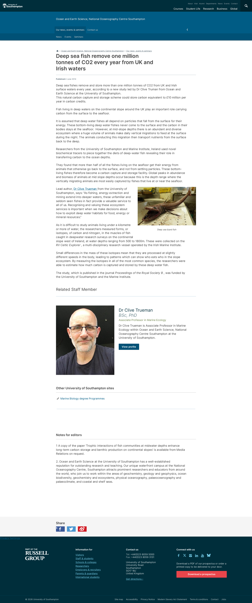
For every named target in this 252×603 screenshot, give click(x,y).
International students (87, 577)
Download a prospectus (202, 574)
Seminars (78, 37)
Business (222, 8)
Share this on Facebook (56, 527)
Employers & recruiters (88, 569)
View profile (129, 346)
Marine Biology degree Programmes (82, 398)
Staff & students (84, 558)
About (190, 4)
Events (227, 4)
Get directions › (134, 579)
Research (208, 8)
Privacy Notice (148, 599)
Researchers (82, 566)
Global (233, 8)
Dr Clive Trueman (86, 189)
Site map (119, 599)
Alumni (202, 4)
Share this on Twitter (71, 529)
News (220, 4)
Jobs (223, 599)
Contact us (92, 30)
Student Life (193, 8)
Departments (211, 4)
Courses (178, 8)
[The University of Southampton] (13, 6)
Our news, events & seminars (70, 30)
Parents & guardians (87, 573)
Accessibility (132, 599)
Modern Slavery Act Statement (172, 599)
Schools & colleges (86, 562)
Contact (234, 4)
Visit (196, 4)
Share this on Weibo (82, 529)
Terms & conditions (199, 599)
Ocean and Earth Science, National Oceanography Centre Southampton (100, 19)
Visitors (80, 554)
